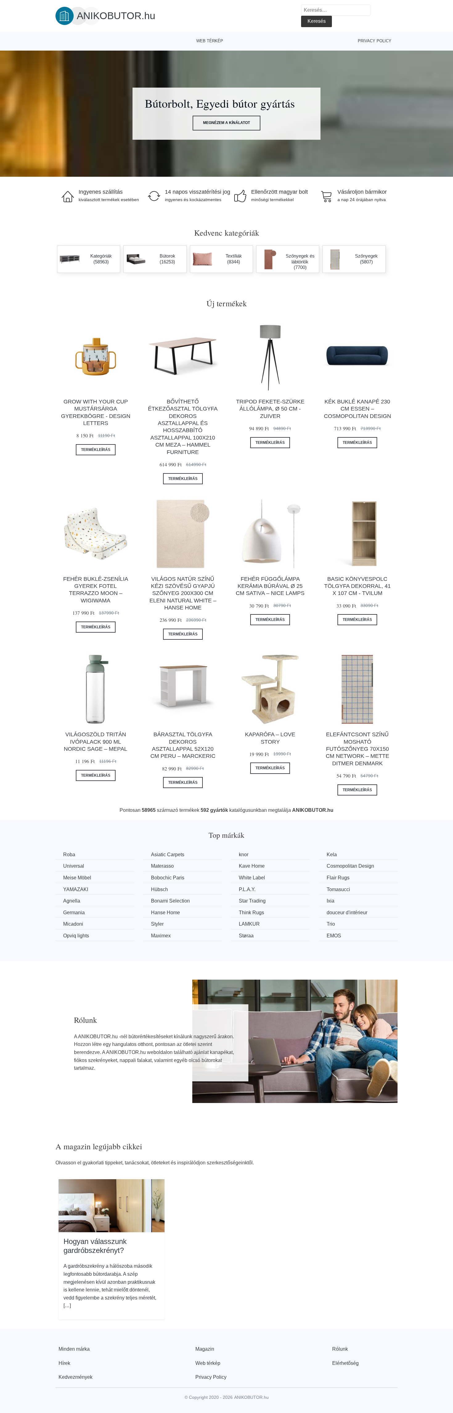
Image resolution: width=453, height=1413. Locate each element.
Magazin (204, 1349)
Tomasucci (338, 889)
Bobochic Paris (167, 877)
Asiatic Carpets (167, 854)
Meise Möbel (77, 877)
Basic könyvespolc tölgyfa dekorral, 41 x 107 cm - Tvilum (357, 586)
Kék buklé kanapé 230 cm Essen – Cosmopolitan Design (357, 409)
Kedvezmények (75, 1377)
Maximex (161, 935)
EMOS (334, 935)
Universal (73, 866)
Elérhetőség (345, 1363)
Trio (331, 924)
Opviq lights (76, 935)
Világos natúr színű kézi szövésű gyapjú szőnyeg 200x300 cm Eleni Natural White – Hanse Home (182, 593)
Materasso (162, 866)
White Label (252, 877)
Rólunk (340, 1349)
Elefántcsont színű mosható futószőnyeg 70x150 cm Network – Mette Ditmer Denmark (357, 748)
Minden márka (74, 1349)
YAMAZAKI (75, 889)
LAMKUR (249, 924)
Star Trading (252, 900)
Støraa (246, 935)
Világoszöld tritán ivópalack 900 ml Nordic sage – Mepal (95, 741)
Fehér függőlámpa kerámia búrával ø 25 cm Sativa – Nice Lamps (270, 586)
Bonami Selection (170, 900)
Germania (74, 912)
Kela (332, 854)
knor (243, 854)
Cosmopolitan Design (350, 866)
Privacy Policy (374, 41)
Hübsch (159, 889)
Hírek (64, 1363)
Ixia (330, 900)
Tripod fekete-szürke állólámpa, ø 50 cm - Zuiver (270, 409)
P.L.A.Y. (247, 889)
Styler (157, 924)
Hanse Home (165, 912)
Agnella (71, 900)
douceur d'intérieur (347, 912)
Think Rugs (251, 912)
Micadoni (73, 924)
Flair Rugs (338, 877)
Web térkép (209, 41)
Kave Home (252, 866)
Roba (69, 854)
